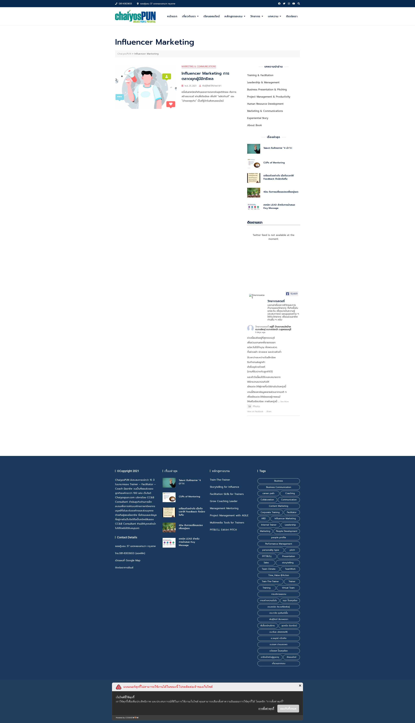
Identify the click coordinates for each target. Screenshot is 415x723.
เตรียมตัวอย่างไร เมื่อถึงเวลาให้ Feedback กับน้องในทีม (278, 177)
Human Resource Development (265, 104)
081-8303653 (125, 3)
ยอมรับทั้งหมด (288, 708)
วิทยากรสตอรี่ (262, 326)
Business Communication (278, 487)
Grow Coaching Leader (223, 501)
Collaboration (267, 499)
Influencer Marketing (285, 518)
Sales (266, 562)
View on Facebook (255, 411)
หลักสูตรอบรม (234, 16)
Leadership (290, 524)
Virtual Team (288, 587)
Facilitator (291, 512)
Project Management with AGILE (229, 515)
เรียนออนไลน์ (211, 16)
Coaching (290, 493)
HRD (263, 518)
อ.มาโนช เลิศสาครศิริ (279, 631)
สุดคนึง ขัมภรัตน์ (289, 625)
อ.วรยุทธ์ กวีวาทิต (278, 638)
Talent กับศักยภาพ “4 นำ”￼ (277, 148)
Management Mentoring (224, 508)
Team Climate (268, 568)
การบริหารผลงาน (278, 594)
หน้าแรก (172, 16)
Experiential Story (257, 118)
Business (278, 480)
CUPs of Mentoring (274, 162)
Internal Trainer (268, 524)
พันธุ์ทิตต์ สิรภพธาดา (211, 85)
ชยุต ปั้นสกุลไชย (290, 600)
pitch (292, 549)
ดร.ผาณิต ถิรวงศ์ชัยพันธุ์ (278, 606)
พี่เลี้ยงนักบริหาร (267, 625)
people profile (278, 537)
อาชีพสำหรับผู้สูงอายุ (270, 657)
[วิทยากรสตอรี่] (257, 296)
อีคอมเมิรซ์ (291, 657)
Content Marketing (278, 506)
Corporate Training (270, 512)
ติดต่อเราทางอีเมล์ (124, 567)
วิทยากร (255, 16)
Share (269, 411)
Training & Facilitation (260, 75)
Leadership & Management (263, 82)
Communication (289, 499)
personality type (270, 549)
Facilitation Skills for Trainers (227, 494)
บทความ (273, 16)
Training (267, 587)
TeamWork (290, 568)
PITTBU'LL (267, 556)
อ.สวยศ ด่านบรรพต (278, 644)
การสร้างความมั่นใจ (268, 600)
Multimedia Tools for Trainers (227, 522)
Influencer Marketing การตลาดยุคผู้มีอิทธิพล (205, 76)
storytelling (288, 562)
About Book (254, 125)
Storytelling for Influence (224, 487)
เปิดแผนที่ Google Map (127, 560)
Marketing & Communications (199, 66)
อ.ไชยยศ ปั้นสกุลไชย (279, 650)
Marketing (265, 531)
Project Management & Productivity (268, 96)
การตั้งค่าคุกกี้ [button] (266, 708)
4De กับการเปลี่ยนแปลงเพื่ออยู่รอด (280, 192)
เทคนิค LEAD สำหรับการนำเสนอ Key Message (279, 206)
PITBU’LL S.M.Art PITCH (223, 530)
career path (268, 493)
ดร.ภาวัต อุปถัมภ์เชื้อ (278, 612)
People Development (286, 531)
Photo (256, 406)
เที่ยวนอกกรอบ (278, 663)
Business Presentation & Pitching (267, 89)
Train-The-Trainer (220, 480)
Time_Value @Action (278, 575)
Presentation (288, 556)
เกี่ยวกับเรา (189, 16)
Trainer (292, 581)
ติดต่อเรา (292, 16)
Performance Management (278, 543)
